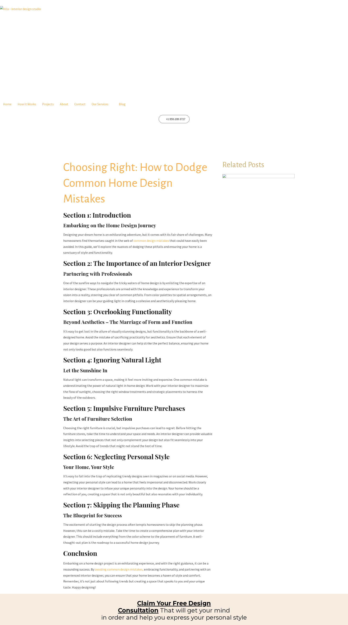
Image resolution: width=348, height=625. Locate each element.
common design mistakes (152, 241)
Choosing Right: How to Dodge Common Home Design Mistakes (135, 183)
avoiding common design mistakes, (119, 569)
